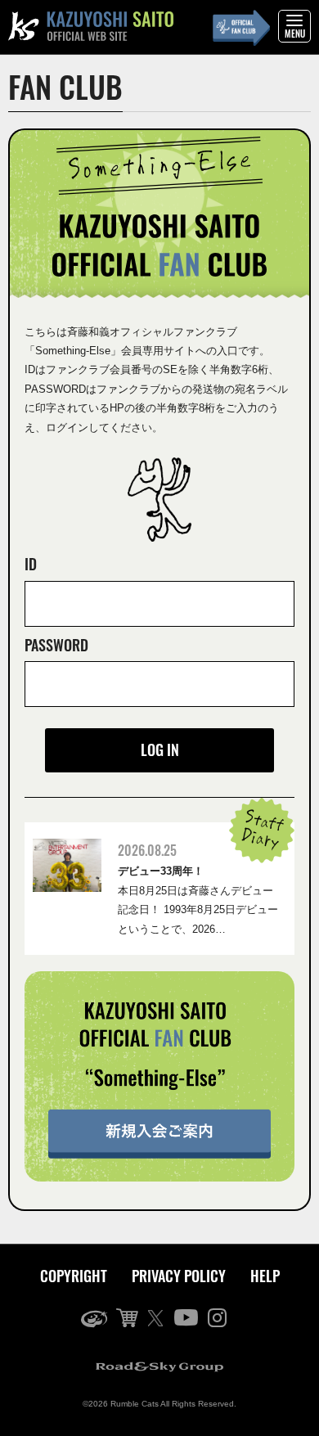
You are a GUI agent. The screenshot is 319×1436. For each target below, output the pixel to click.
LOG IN (160, 749)
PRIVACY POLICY (179, 1275)
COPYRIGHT (73, 1275)
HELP (265, 1275)
